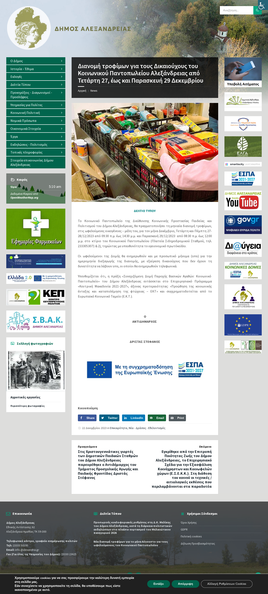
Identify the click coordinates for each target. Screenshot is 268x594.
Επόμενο (205, 446)
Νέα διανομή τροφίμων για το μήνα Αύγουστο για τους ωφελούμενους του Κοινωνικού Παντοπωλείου (131, 543)
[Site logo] (69, 49)
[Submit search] (257, 10)
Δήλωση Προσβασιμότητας (198, 543)
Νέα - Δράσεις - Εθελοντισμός (147, 428)
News (93, 90)
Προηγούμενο (87, 446)
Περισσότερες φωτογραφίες (27, 405)
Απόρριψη (185, 584)
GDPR (184, 529)
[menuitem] (35, 61)
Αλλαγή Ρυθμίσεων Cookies (226, 584)
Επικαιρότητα (118, 428)
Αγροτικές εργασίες (25, 397)
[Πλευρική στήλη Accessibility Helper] (263, 5)
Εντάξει (158, 584)
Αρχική (82, 90)
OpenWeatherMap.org (24, 197)
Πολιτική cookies (191, 536)
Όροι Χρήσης (189, 522)
